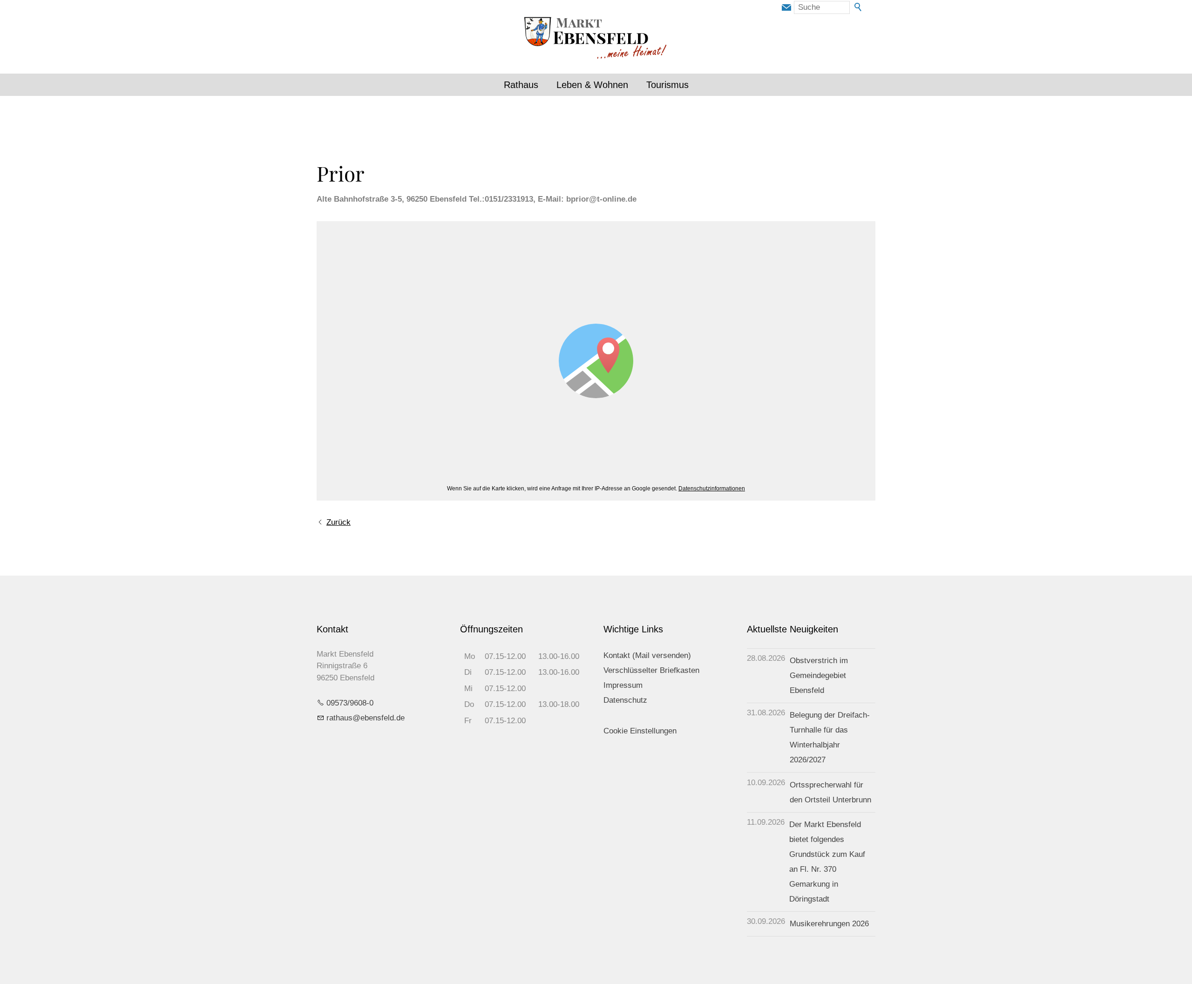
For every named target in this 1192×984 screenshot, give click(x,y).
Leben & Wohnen (592, 85)
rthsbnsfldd (363, 717)
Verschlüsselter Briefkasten (651, 670)
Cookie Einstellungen (640, 730)
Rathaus (521, 85)
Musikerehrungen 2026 (829, 923)
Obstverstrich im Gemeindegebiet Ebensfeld (819, 675)
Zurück (338, 522)
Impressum (623, 685)
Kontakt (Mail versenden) (647, 655)
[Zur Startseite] (596, 39)
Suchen (858, 7)
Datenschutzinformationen (711, 488)
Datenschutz (625, 700)
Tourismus (667, 85)
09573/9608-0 (349, 703)
